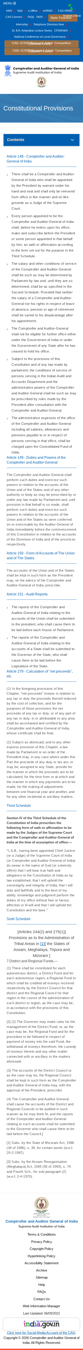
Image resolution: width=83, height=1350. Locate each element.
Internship (22, 24)
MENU (8, 3)
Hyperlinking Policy (41, 1256)
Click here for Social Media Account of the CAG (41, 1333)
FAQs (31, 17)
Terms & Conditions (41, 1234)
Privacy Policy (41, 1242)
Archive (41, 1270)
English (67, 15)
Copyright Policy (41, 1249)
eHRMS (48, 10)
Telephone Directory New (49, 24)
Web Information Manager (41, 1306)
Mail (20, 10)
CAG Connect (14, 17)
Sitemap (42, 1277)
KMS (9, 10)
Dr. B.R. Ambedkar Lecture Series (32, 30)
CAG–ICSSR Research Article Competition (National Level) (41, 43)
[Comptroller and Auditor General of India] (41, 70)
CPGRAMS (61, 30)
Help (41, 1285)
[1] (42, 944)
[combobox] (70, 7)
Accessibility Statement (41, 1263)
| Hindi (77, 15)
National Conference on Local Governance (40, 36)
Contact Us (41, 1299)
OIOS (40, 17)
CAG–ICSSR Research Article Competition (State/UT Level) (42, 51)
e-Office (33, 10)
